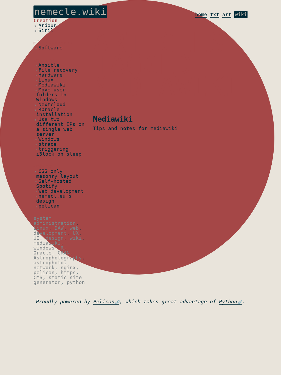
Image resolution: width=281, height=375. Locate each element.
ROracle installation (54, 112)
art (226, 14)
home (201, 14)
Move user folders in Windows (51, 94)
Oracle (42, 253)
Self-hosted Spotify (54, 183)
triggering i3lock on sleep (59, 151)
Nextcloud (52, 104)
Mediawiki (52, 85)
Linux (46, 80)
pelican (49, 206)
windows (44, 248)
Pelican (103, 301)
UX (76, 233)
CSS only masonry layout (57, 173)
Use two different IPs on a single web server (60, 126)
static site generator (57, 280)
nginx (68, 267)
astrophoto (48, 262)
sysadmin (45, 60)
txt (214, 14)
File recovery (58, 70)
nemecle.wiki (70, 11)
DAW (59, 228)
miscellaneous (53, 43)
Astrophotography (57, 258)
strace (47, 144)
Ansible (49, 65)
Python (228, 301)
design (55, 238)
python (76, 282)
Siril (46, 30)
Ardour (47, 25)
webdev (42, 166)
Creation (45, 20)
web (74, 228)
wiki (241, 14)
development (50, 233)
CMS (38, 277)
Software (50, 48)
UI (36, 238)
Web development (61, 191)
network (44, 267)
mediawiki (47, 243)
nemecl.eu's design (54, 198)
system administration (54, 220)
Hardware (50, 75)
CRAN (64, 253)
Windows (49, 139)
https (68, 272)
